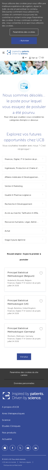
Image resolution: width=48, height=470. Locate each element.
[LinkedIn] (28, 448)
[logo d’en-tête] (18, 52)
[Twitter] (20, 448)
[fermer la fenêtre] (4, 52)
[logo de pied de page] (23, 396)
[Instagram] (5, 448)
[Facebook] (12, 448)
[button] (24, 57)
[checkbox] (41, 273)
